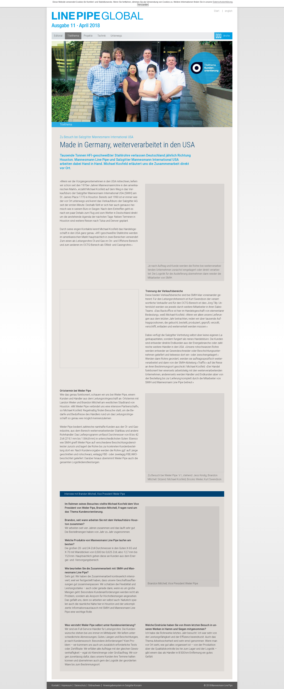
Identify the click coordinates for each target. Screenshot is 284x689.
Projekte (88, 35)
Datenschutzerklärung (223, 2)
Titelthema (73, 35)
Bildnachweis (94, 685)
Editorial (58, 35)
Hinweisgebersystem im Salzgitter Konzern (122, 685)
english (228, 11)
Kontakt (55, 685)
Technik (101, 35)
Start (216, 11)
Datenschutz (80, 685)
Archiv (226, 35)
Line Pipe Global (98, 20)
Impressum (66, 685)
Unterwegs (116, 35)
